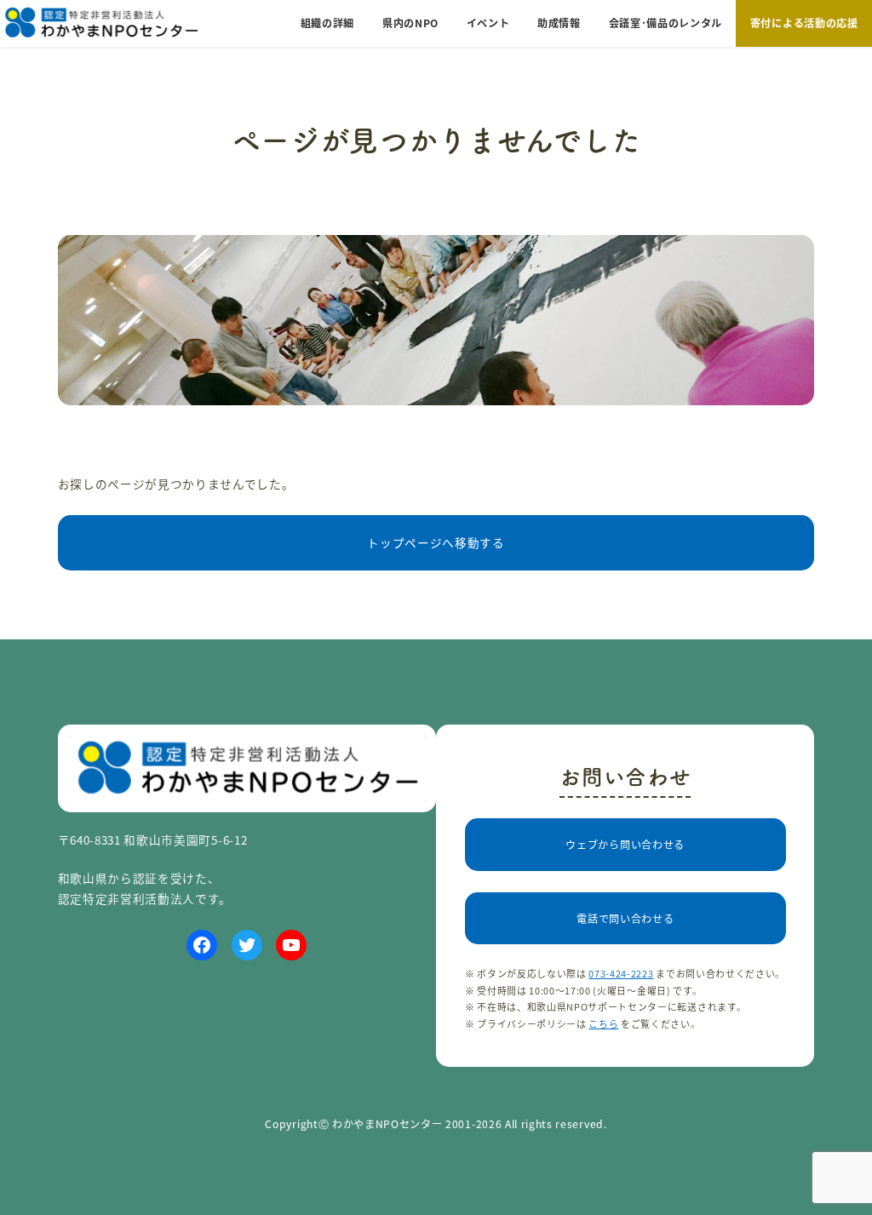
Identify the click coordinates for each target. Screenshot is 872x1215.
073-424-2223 (620, 973)
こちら (603, 1023)
